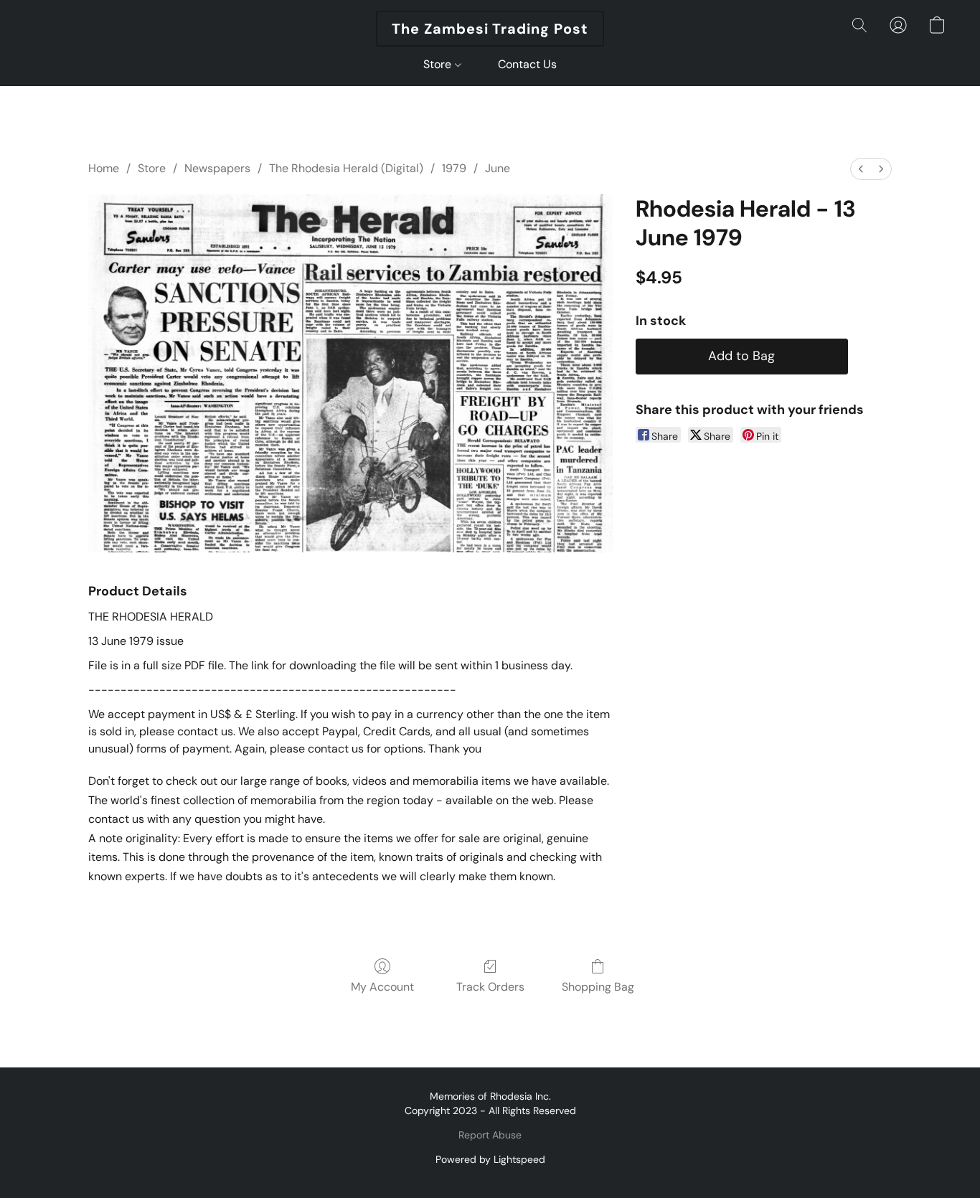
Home (103, 168)
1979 (454, 168)
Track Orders (490, 986)
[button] (490, 29)
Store (438, 64)
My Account (382, 986)
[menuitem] (861, 169)
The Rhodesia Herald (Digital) (346, 168)
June (497, 168)
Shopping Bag (598, 986)
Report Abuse (490, 1134)
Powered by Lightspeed (490, 1159)
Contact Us (527, 64)
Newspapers (217, 168)
